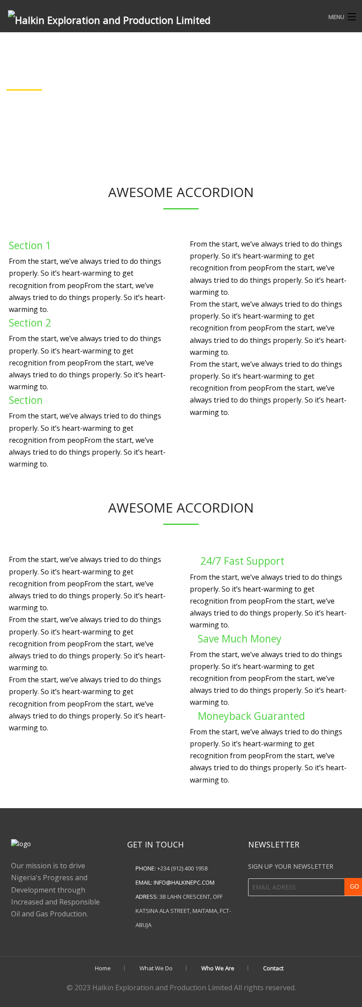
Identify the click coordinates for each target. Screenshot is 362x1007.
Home (103, 968)
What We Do (156, 968)
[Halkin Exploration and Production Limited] (140, 17)
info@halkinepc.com (184, 882)
